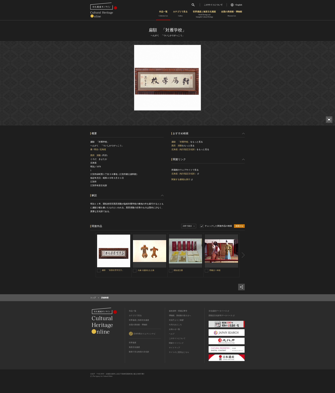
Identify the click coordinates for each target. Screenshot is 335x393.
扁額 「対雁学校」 (180, 142)
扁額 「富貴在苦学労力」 (113, 270)
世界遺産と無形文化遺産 (204, 14)
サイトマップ (174, 348)
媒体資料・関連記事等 (178, 311)
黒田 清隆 (95, 155)
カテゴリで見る (180, 13)
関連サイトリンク (176, 343)
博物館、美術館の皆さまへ (180, 315)
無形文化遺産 (134, 347)
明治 (96, 149)
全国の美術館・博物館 (231, 13)
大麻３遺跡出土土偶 (146, 270)
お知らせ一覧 (174, 329)
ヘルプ (171, 334)
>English (238, 5)
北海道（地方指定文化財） (184, 149)
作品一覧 (163, 13)
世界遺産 (132, 343)
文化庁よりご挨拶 (176, 320)
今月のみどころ (175, 325)
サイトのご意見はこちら (179, 352)
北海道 (103, 149)
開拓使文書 (178, 270)
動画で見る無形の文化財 (139, 352)
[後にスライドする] (242, 255)
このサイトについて (213, 5)
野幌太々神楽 (215, 270)
